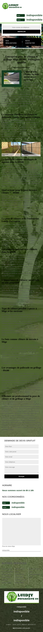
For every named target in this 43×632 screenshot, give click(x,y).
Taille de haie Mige (20, 570)
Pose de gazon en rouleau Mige (7, 570)
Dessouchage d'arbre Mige (6, 575)
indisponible (34, 15)
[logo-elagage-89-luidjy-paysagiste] (11, 6)
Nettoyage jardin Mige (35, 575)
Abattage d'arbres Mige (6, 581)
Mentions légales (21, 628)
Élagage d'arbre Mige (34, 570)
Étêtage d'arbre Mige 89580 (20, 581)
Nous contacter (30, 42)
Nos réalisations (11, 42)
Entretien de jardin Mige (19, 575)
